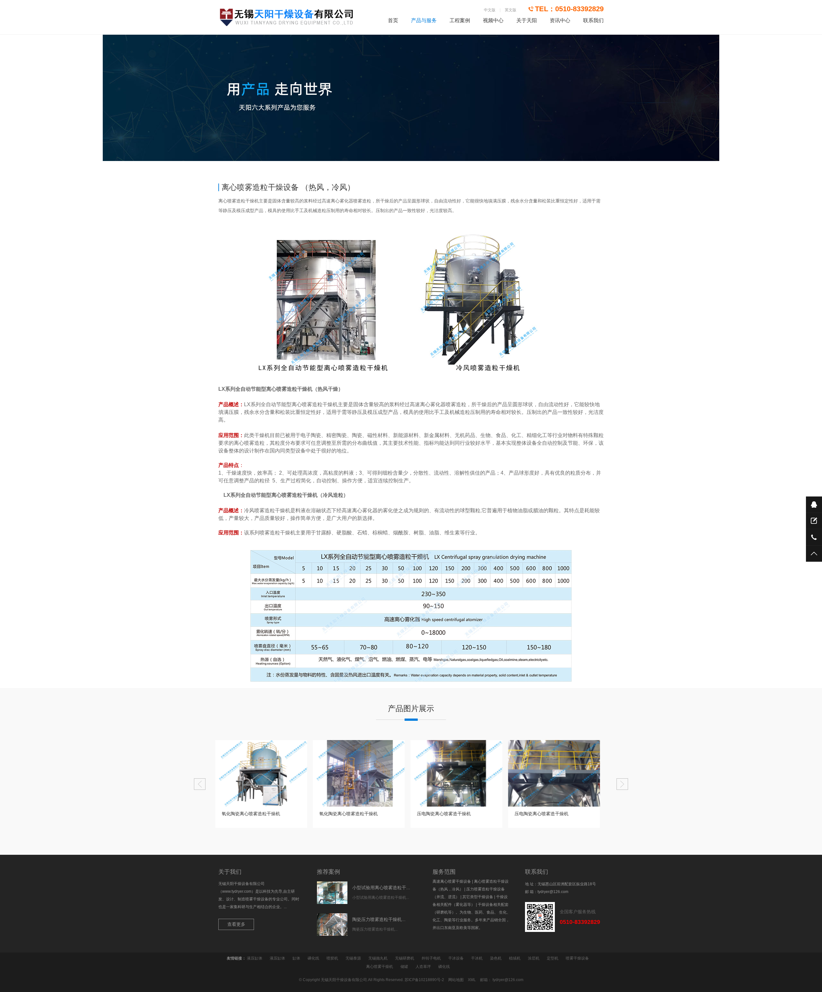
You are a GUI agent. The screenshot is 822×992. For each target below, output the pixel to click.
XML (472, 980)
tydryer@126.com (553, 891)
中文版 (489, 10)
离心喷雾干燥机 (379, 966)
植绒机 (514, 958)
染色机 (496, 958)
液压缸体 (254, 958)
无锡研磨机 (404, 958)
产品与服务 (424, 20)
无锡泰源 (353, 958)
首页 (393, 20)
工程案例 (460, 20)
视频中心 (493, 20)
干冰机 (477, 958)
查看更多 (236, 924)
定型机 (552, 958)
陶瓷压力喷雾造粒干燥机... (379, 919)
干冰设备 (456, 958)
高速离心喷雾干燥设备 (452, 881)
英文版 (510, 10)
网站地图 (456, 980)
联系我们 (593, 20)
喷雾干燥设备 (577, 958)
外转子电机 (431, 958)
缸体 (296, 958)
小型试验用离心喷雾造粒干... (381, 887)
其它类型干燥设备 (477, 897)
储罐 (404, 966)
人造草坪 (423, 966)
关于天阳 (526, 20)
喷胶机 (332, 958)
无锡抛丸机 (378, 958)
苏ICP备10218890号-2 (424, 980)
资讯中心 (560, 20)
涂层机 (533, 958)
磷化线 (313, 958)
